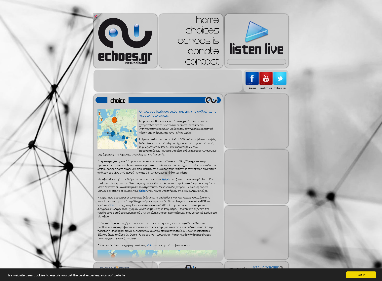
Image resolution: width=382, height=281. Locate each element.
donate (203, 52)
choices (202, 31)
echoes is (198, 42)
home (207, 21)
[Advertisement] (168, 81)
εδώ (149, 245)
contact (202, 63)
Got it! (361, 274)
